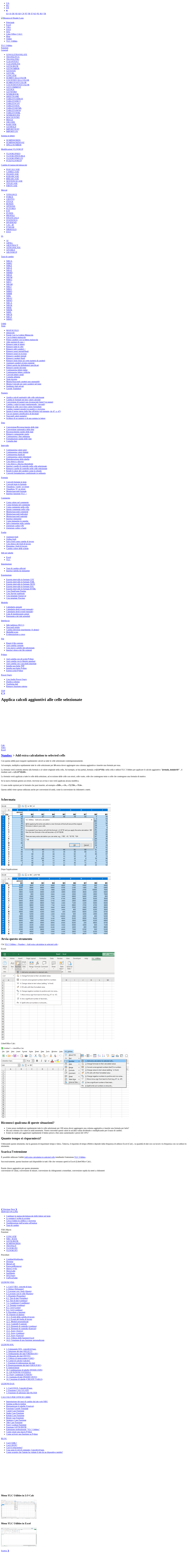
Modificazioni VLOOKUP (12, 149)
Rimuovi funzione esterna (16, 686)
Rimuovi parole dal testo (16, 368)
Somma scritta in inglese (16, 1404)
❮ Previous (5, 1209)
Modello (4, 602)
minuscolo (10, 333)
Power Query (6, 675)
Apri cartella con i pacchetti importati (21, 664)
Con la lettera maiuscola (16, 337)
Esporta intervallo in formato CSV (20, 579)
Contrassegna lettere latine (17, 370)
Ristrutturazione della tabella (17, 459)
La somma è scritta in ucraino (18, 1218)
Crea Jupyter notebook (15, 593)
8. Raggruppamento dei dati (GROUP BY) (23, 1365)
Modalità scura (12, 632)
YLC (8, 559)
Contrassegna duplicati (15, 454)
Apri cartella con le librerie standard (20, 661)
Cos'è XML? (11, 1443)
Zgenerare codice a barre (16, 528)
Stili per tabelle (7, 553)
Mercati (4, 190)
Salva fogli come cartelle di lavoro (20, 541)
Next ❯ (14, 1209)
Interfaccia (5, 621)
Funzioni (4, 48)
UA (7, 3)
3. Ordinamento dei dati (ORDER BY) (22, 1354)
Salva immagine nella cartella (18, 523)
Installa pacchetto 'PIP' (15, 666)
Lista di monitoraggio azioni (17, 614)
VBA (8, 27)
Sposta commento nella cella (17, 509)
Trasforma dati (12, 684)
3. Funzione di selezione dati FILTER (21, 1393)
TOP (3, 691)
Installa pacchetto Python (16, 668)
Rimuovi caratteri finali (15, 358)
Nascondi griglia (13, 627)
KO (34, 14)
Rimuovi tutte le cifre (14, 347)
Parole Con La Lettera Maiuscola (19, 335)
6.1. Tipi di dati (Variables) (17, 1298)
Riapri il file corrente (14, 643)
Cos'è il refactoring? (14, 1447)
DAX (8, 29)
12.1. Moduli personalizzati (17, 1321)
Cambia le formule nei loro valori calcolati (23, 400)
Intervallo (5, 445)
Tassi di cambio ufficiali (16, 568)
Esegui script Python (14, 670)
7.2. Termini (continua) (15, 1305)
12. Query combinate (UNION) (19, 1375)
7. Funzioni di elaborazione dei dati (20, 1363)
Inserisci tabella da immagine (18, 571)
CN (22, 14)
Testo (3, 326)
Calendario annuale (14, 607)
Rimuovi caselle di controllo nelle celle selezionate (26, 468)
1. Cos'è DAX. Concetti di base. (19, 1388)
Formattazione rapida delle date (19, 439)
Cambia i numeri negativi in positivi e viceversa (25, 409)
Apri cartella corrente (14, 645)
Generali (4, 50)
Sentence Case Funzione (16, 1420)
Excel (8, 25)
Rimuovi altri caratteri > (16, 349)
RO (41, 14)
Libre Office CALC (14, 34)
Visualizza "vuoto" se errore (17, 487)
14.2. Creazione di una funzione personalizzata (25, 1340)
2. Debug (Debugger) (15, 1289)
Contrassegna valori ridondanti (18, 457)
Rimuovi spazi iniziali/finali (17, 351)
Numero (4, 393)
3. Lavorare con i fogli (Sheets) (19, 1291)
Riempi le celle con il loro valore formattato (23, 407)
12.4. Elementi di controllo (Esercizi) (21, 1328)
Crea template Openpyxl (16, 596)
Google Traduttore (13, 388)
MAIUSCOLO (12, 330)
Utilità (3, 324)
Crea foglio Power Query (16, 679)
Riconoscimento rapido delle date (19, 432)
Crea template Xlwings (15, 598)
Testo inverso (11, 379)
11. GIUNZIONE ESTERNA (18, 1372)
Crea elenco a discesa (15, 461)
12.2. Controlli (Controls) (16, 1324)
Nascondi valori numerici (16, 416)
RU (7, 5)
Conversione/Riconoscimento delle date (22, 427)
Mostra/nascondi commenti (17, 512)
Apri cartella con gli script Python (20, 659)
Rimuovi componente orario (17, 434)
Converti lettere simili (15, 374)
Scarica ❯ (5, 1551)
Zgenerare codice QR (15, 526)
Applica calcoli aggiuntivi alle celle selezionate (25, 397)
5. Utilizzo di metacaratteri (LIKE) (20, 1358)
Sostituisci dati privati (15, 386)
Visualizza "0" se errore (15, 489)
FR (29, 14)
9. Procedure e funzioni (15, 1312)
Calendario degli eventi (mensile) (19, 611)
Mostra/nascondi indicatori (17, 514)
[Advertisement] (20, 724)
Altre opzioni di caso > (15, 342)
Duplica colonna (13, 682)
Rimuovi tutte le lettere (15, 344)
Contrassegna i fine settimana (18, 436)
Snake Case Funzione (15, 1413)
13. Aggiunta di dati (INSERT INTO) (21, 1377)
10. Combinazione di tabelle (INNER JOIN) (24, 1370)
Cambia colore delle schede (17, 548)
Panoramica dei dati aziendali (18, 616)
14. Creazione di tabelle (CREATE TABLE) (24, 1379)
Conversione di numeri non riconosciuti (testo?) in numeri (29, 402)
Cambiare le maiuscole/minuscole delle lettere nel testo (28, 1216)
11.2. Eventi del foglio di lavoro (19, 1319)
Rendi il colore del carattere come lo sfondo (24, 471)
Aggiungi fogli (12, 537)
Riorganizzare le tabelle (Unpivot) (20, 1406)
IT (32, 14)
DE (13, 14)
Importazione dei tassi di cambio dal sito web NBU (27, 1401)
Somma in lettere (8, 136)
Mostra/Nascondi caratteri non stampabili (23, 381)
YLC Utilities (11, 41)
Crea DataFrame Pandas (16, 591)
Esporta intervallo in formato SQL (20, 586)
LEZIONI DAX (7, 1384)
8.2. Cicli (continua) (14, 1310)
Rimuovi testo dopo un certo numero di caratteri (25, 361)
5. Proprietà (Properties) (16, 1296)
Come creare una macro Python (19, 1432)
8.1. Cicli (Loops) (13, 1308)
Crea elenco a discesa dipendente (19, 464)
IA (2, 236)
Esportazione (6, 575)
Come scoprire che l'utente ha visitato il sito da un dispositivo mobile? (34, 1452)
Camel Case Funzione (15, 1411)
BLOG (4, 1438)
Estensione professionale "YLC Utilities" (23, 1429)
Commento (5, 498)
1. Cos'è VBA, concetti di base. (19, 1287)
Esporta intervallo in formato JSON (20, 584)
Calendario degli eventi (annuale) (19, 609)
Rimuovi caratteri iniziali (16, 356)
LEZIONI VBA (7, 1282)
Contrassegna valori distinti (17, 452)
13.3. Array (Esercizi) (15, 1335)
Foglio (3, 532)
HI (16, 14)
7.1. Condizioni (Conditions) (18, 1303)
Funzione (17, 1408)
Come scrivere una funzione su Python (22, 1434)
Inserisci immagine (13, 519)
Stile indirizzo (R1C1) (15, 625)
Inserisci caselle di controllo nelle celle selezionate (26, 466)
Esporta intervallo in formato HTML (21, 589)
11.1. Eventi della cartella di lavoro (20, 1317)
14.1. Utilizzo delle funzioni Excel (20, 1338)
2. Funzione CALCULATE (17, 1390)
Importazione (6, 564)
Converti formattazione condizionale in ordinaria (26, 473)
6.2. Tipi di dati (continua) (16, 1301)
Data (3, 423)
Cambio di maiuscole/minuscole (14, 165)
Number (6, 755)
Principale (10, 22)
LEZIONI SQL (7, 1345)
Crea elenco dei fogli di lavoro (18, 544)
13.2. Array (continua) (15, 1333)
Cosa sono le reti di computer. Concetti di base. (25, 1450)
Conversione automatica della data (20, 429)
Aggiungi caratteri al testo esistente (20, 363)
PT (26, 14)
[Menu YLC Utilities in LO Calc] (19, 1518)
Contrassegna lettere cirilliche (18, 372)
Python (4, 654)
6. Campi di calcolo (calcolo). (18, 1361)
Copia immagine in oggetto (17, 521)
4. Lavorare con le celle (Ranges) (19, 1294)
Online (9, 39)
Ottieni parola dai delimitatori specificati (22, 365)
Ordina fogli (11, 539)
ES (7, 14)
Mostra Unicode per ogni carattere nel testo (23, 384)
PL (38, 14)
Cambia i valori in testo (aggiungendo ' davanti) (25, 404)
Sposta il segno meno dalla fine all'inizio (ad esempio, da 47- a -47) (33, 411)
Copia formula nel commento (18, 505)
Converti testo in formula (16, 484)
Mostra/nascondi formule (16, 491)
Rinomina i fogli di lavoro (16, 546)
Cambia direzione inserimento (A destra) (22, 630)
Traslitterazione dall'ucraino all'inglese (21, 1223)
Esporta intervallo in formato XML (20, 582)
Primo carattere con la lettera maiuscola (22, 340)
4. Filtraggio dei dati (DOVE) (18, 1356)
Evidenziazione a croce (15, 634)
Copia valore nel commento (17, 502)
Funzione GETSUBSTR (16, 1427)
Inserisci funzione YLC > (16, 494)
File (2, 639)
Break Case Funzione (15, 1418)
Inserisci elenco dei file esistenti (19, 650)
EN (7, 8)
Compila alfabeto (13, 377)
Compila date (11, 441)
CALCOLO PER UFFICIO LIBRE (16, 1397)
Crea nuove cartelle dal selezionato (20, 648)
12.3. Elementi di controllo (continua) (21, 1326)
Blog (8, 36)
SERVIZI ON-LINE (9, 1212)
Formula (4, 477)
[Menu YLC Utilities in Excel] (19, 1546)
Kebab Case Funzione (15, 1415)
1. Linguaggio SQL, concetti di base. (21, 1349)
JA (10, 14)
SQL (8, 32)
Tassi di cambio (7, 257)
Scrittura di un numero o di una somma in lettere (25, 418)
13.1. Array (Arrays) (14, 1331)
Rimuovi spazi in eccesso (16, 354)
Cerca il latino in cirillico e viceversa (21, 1221)
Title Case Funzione (14, 1422)
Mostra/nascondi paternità (16, 516)
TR (44, 14)
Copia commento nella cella (17, 507)
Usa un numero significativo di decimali (22, 414)
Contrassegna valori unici (16, 450)
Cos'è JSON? (11, 1445)
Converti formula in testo (16, 482)
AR (19, 14)
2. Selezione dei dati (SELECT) (19, 1351)
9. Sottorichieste (12, 1368)
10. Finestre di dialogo (15, 1315)
